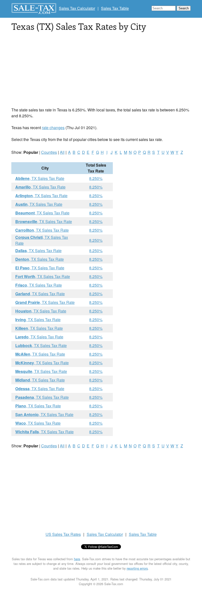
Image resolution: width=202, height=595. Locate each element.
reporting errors (137, 568)
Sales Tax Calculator (77, 8)
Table (143, 534)
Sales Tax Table (115, 8)
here (77, 559)
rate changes (53, 127)
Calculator (105, 534)
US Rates (63, 534)
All (62, 152)
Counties (49, 152)
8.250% (95, 178)
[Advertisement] (101, 72)
